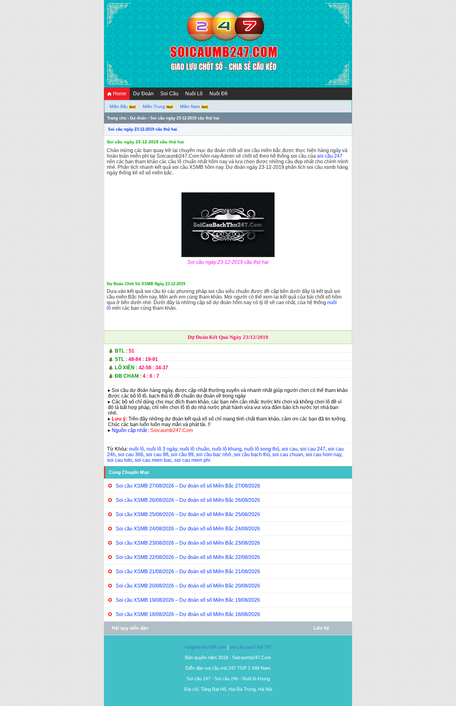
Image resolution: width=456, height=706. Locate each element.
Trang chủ (116, 118)
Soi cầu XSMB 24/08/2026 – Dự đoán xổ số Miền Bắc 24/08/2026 (188, 528)
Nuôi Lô (194, 93)
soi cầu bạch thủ (252, 454)
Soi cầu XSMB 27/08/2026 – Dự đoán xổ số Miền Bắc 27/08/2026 (188, 485)
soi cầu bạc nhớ (213, 454)
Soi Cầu (169, 93)
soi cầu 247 (329, 156)
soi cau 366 (130, 454)
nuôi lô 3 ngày (161, 449)
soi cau (289, 449)
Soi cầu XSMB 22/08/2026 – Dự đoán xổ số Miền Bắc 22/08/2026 (188, 557)
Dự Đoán (143, 93)
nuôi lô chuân (194, 449)
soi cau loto (119, 460)
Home (119, 93)
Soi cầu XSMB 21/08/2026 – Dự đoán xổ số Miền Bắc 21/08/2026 (188, 571)
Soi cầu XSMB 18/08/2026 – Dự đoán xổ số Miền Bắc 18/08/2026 (188, 614)
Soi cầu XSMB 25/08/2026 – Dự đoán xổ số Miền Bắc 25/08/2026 (188, 514)
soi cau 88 (157, 454)
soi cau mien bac (153, 460)
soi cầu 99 (182, 454)
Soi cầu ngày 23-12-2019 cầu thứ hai (142, 129)
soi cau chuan (287, 454)
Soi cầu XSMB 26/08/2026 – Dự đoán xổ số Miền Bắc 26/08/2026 (188, 500)
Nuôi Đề (218, 93)
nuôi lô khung (227, 449)
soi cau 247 (312, 449)
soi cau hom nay (323, 454)
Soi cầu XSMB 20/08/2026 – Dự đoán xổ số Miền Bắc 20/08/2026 (188, 585)
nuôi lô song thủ (261, 449)
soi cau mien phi (192, 460)
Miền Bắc (119, 106)
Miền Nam (190, 106)
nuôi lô (136, 449)
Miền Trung (154, 106)
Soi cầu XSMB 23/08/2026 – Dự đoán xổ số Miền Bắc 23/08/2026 (188, 543)
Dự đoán (138, 118)
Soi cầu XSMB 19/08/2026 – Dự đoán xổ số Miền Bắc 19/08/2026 (188, 600)
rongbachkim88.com (205, 647)
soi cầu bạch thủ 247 (251, 647)
